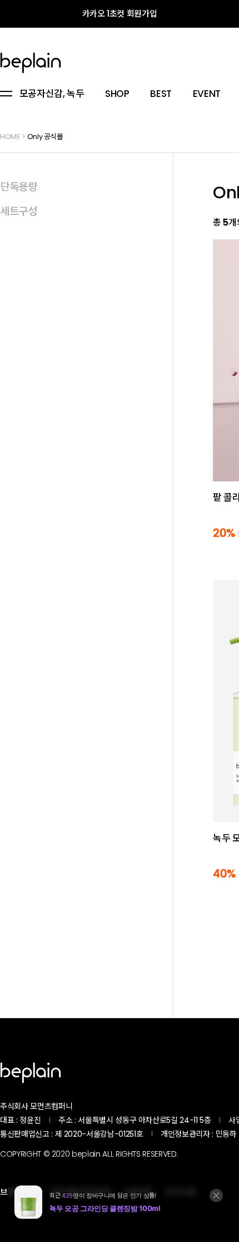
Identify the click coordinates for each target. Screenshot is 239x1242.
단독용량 (18, 186)
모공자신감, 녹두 (51, 94)
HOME (10, 136)
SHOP (117, 94)
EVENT (207, 94)
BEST (161, 94)
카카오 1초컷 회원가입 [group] (119, 13)
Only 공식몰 (45, 136)
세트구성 (18, 211)
